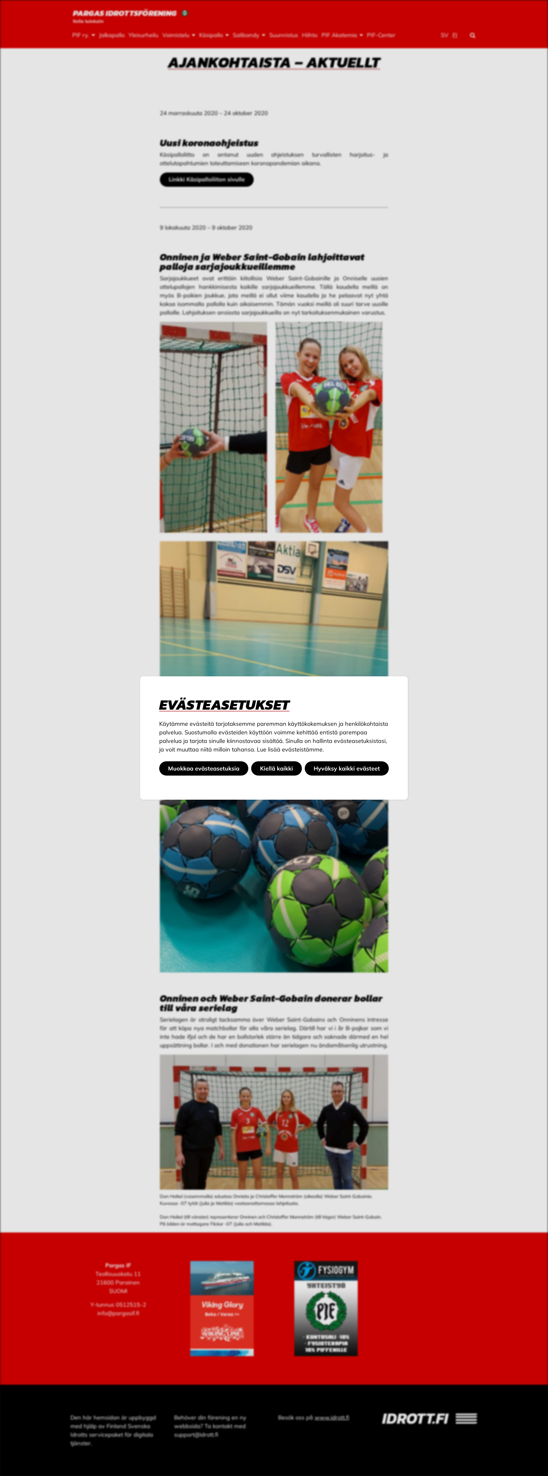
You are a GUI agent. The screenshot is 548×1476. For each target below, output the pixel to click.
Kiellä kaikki (276, 768)
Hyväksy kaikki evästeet (347, 768)
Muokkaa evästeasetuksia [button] (203, 768)
